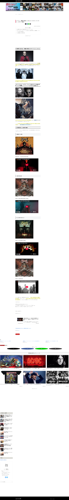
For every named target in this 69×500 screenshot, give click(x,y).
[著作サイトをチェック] (5, 477)
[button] (30, 24)
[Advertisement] (28, 17)
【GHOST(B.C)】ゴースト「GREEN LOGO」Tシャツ (23, 328)
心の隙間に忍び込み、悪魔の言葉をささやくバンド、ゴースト (25, 29)
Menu (26, 27)
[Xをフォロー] (7, 477)
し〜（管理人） (6, 469)
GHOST (6, 345)
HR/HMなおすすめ (2, 345)
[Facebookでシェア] (27, 24)
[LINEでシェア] (28, 24)
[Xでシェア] (25, 24)
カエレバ (18, 330)
